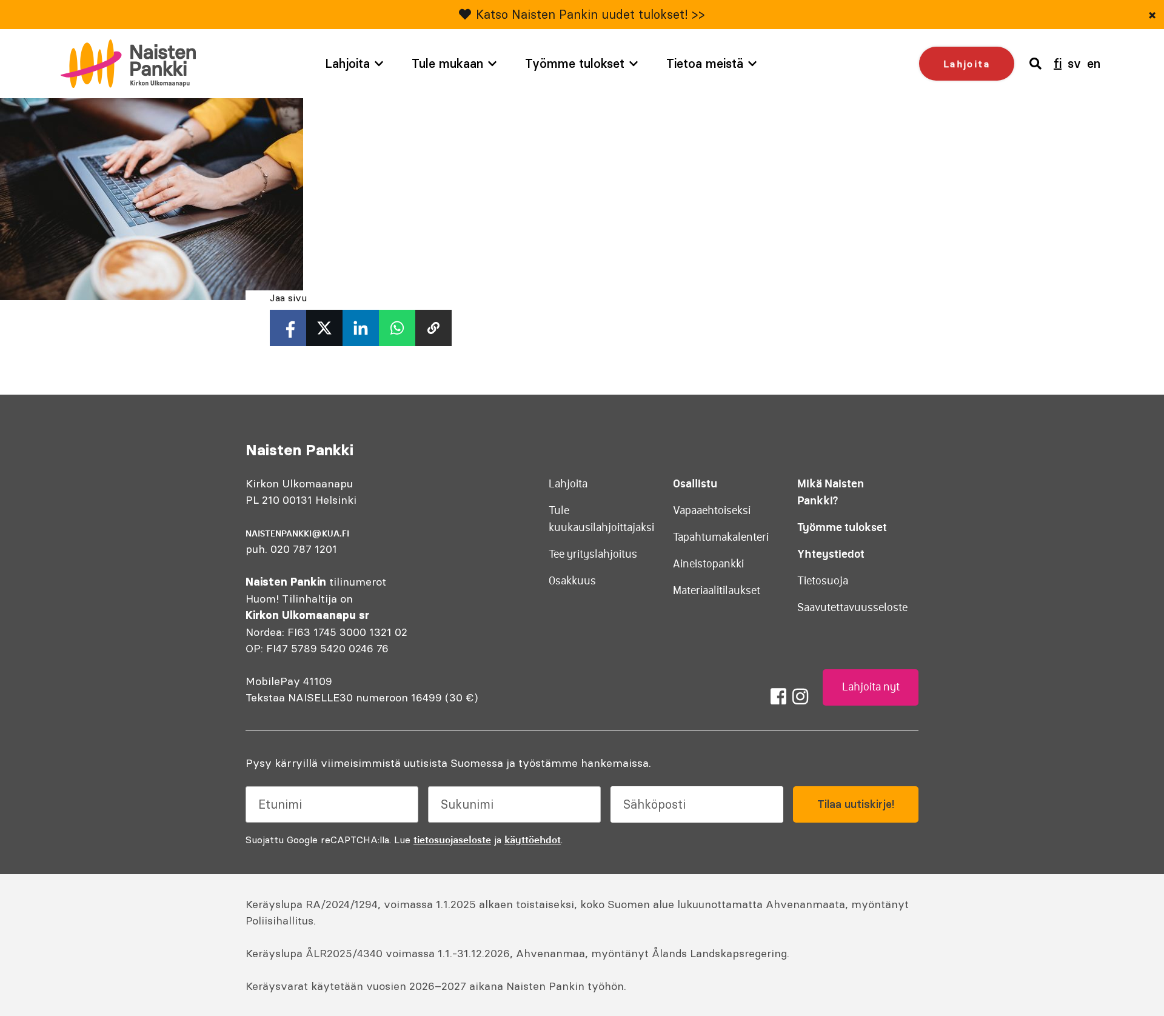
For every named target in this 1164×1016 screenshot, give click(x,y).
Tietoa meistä (704, 63)
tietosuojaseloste (452, 840)
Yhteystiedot (831, 554)
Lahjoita (347, 63)
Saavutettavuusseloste (852, 607)
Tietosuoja (822, 580)
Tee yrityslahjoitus (593, 554)
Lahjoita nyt (871, 686)
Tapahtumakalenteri (721, 537)
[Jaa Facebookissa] (288, 328)
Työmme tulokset (574, 63)
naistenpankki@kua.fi (297, 533)
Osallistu (695, 483)
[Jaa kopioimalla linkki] (433, 328)
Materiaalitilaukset (716, 590)
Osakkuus (572, 580)
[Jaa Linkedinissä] (361, 328)
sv (1074, 63)
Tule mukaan (447, 63)
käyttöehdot (532, 840)
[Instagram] (800, 696)
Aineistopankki (708, 563)
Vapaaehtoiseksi (712, 510)
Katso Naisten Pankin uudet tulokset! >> (590, 14)
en (1093, 63)
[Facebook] (778, 696)
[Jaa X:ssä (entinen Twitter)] (324, 328)
